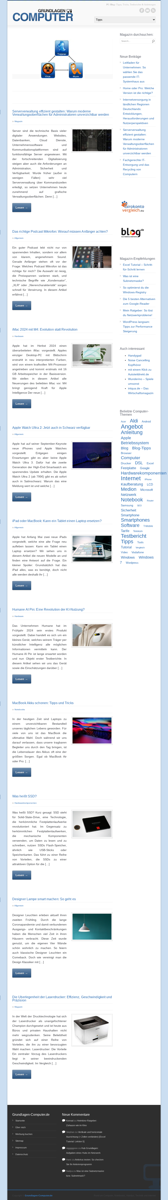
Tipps (127, 541)
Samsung (127, 505)
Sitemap (19, 1141)
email (147, 10)
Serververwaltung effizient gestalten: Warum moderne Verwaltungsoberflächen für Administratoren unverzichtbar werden (60, 113)
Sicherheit (128, 510)
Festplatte (128, 468)
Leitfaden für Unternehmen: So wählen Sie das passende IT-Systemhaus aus (134, 72)
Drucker (126, 463)
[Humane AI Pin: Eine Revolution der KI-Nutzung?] (92, 635)
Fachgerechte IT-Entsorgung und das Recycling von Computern (136, 167)
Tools (140, 542)
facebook (141, 10)
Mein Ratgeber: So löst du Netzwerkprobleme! (138, 313)
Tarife (125, 531)
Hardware (19, 336)
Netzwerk (128, 494)
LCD (150, 484)
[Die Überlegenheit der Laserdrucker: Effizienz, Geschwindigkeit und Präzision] (92, 1030)
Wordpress (132, 562)
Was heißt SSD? (24, 796)
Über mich (20, 1127)
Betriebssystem (135, 443)
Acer (123, 421)
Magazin (19, 121)
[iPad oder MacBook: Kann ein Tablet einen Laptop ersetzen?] (92, 548)
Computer (130, 457)
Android (146, 421)
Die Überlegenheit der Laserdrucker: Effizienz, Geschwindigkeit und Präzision (62, 998)
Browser (126, 453)
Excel (150, 463)
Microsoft (146, 489)
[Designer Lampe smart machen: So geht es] (92, 926)
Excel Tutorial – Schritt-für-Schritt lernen (138, 267)
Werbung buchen (23, 1134)
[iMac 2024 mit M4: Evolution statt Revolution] (92, 355)
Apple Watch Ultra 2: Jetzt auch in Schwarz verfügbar (51, 427)
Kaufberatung (132, 484)
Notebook (132, 499)
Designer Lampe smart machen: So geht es (44, 899)
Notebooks (20, 709)
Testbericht (133, 536)
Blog (124, 448)
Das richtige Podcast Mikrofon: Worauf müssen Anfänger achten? (60, 231)
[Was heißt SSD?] (92, 824)
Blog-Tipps (141, 448)
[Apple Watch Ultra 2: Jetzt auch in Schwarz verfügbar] (92, 455)
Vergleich (140, 547)
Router (150, 500)
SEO (139, 505)
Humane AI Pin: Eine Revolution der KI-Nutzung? (48, 609)
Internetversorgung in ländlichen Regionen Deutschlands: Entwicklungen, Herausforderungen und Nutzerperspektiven (138, 111)
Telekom (138, 531)
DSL (139, 463)
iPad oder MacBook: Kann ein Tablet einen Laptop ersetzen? (57, 521)
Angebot (132, 426)
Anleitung (132, 432)
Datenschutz (21, 1154)
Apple (126, 438)
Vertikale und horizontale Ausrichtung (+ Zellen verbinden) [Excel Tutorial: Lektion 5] (85, 1137)
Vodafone (138, 552)
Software (130, 525)
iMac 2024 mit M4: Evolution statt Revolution (44, 329)
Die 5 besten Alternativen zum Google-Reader (139, 301)
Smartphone (130, 515)
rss (153, 10)
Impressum (21, 1147)
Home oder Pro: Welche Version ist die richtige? (138, 90)
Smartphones (135, 520)
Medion (128, 489)
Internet (131, 478)
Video (124, 552)
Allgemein (19, 238)
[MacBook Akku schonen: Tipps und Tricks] (92, 730)
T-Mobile (148, 526)
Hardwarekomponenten (26, 803)
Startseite (20, 1120)
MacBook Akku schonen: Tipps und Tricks (43, 703)
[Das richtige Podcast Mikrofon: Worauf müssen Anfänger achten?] (92, 257)
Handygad (134, 355)
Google (145, 468)
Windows (128, 557)
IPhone (148, 479)
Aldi (134, 420)
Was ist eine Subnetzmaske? (133, 278)
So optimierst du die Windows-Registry (136, 290)
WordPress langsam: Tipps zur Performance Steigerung (137, 326)
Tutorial (126, 547)
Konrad (69, 1120)
